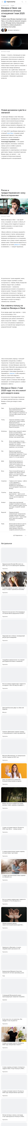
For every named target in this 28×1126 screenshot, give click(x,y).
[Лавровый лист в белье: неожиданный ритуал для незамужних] (14, 631)
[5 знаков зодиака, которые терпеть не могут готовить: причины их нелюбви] (14, 583)
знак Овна (10, 133)
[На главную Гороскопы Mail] (10, 2)
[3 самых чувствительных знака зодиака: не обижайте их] (14, 870)
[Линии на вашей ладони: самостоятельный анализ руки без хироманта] (14, 918)
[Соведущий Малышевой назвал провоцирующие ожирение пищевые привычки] (14, 990)
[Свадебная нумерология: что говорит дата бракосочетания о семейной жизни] (14, 655)
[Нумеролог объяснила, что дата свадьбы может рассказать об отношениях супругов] (14, 942)
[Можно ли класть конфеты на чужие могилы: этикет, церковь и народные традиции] (14, 798)
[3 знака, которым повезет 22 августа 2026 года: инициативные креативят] (14, 1086)
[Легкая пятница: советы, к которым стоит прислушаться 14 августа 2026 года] (14, 1110)
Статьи (12, 5)
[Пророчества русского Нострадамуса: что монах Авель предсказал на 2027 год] (14, 607)
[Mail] (5, 2)
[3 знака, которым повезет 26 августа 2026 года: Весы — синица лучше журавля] (14, 822)
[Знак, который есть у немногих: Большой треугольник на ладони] (14, 774)
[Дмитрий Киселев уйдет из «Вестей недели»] (14, 702)
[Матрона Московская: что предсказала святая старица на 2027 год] (14, 750)
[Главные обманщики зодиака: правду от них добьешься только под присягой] (14, 726)
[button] (14, 42)
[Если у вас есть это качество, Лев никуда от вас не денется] (14, 1014)
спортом (11, 373)
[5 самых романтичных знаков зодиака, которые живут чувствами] (14, 846)
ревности (17, 244)
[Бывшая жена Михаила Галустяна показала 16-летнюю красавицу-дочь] (14, 966)
